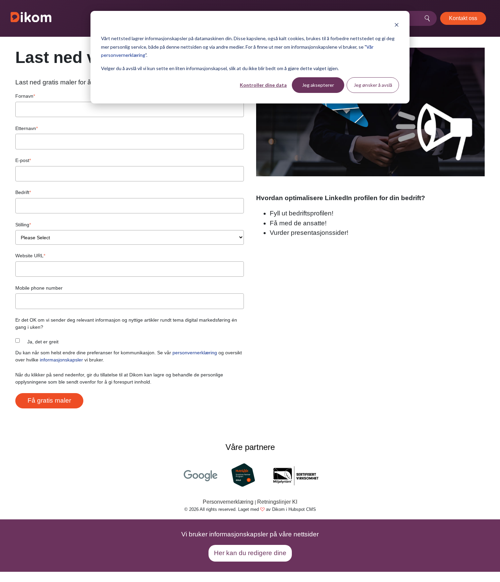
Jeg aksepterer (318, 85)
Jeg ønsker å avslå (373, 85)
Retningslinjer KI (277, 502)
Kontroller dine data (263, 85)
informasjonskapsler (61, 359)
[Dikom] (31, 18)
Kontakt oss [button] (463, 18)
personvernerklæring (194, 352)
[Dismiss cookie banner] (396, 25)
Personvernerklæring (228, 502)
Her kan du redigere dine (250, 552)
